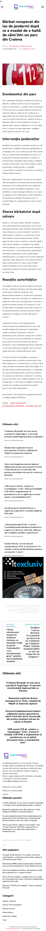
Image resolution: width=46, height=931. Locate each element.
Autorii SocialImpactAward (20, 46)
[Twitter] (18, 54)
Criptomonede (13, 612)
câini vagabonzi (18, 403)
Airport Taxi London (14, 608)
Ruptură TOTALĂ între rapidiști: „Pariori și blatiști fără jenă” (22, 886)
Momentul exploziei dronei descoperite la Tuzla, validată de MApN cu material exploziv (23, 701)
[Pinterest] (23, 54)
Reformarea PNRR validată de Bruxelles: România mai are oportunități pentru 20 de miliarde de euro (22, 865)
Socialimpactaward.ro (13, 929)
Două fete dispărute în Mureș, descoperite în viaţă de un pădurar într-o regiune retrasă (22, 871)
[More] (35, 54)
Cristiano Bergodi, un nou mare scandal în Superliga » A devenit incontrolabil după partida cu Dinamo (23, 686)
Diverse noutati (28, 49)
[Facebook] (12, 54)
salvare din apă (33, 406)
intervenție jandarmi (13, 406)
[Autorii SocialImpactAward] (4, 46)
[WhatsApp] (29, 54)
